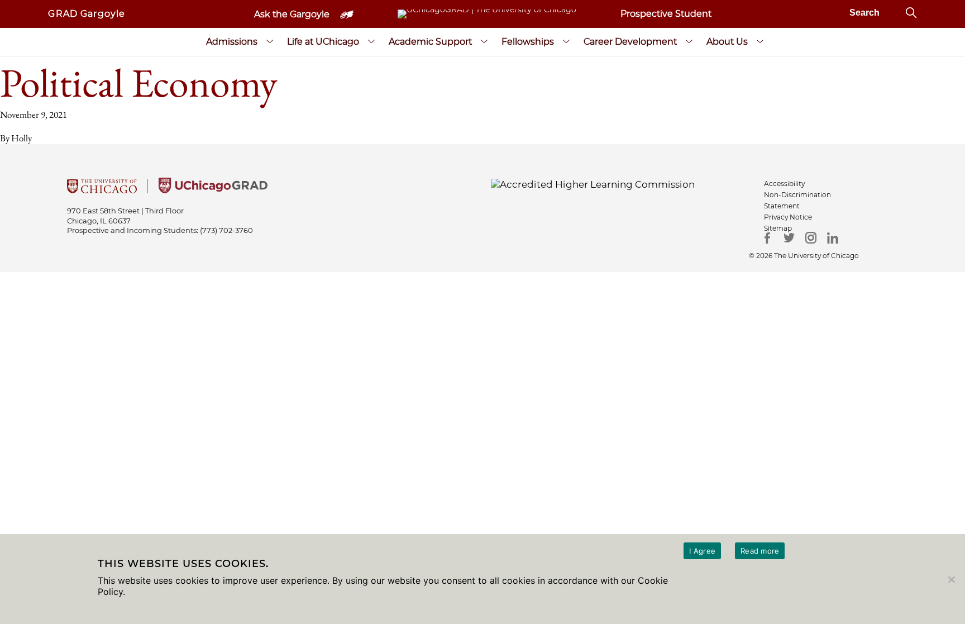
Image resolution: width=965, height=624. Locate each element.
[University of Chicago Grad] (213, 190)
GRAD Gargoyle (86, 13)
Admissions (231, 41)
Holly (21, 138)
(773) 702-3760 (226, 230)
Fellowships (527, 41)
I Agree (702, 550)
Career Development (630, 41)
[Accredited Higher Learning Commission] (593, 184)
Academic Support (430, 41)
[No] (951, 579)
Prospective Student (665, 13)
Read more (760, 550)
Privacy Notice (788, 217)
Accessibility (784, 183)
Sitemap (778, 228)
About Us (727, 41)
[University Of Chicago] (102, 190)
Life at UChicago (323, 41)
